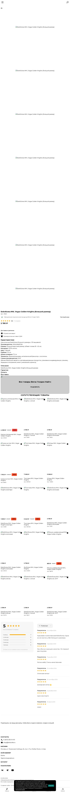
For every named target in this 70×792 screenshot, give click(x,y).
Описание (5, 366)
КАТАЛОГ (4, 762)
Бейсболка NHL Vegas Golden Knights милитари (11, 524)
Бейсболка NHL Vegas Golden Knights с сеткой (34, 434)
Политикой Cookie (20, 789)
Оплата (4, 372)
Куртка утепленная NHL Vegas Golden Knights (11, 435)
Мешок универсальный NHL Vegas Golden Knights (56, 568)
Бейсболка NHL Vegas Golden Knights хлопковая (57, 434)
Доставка (4, 374)
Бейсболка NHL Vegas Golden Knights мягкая (11, 612)
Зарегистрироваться (7, 758)
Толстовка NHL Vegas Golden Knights (33, 479)
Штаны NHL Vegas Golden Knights (55, 479)
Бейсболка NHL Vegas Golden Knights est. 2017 (57, 612)
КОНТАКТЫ (5, 737)
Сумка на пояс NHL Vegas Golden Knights (12, 479)
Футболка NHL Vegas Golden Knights (33, 568)
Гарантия (4, 370)
